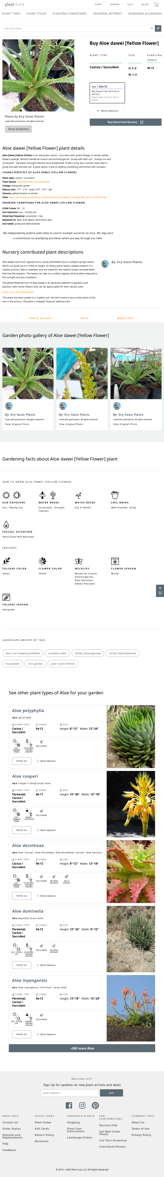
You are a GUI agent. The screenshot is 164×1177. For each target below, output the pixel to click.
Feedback (9, 1150)
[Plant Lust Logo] (14, 4)
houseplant (64, 197)
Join (111, 1093)
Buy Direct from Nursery (122, 122)
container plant (49, 197)
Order (114, 4)
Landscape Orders (79, 1137)
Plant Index (43, 1122)
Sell (130, 4)
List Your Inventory (113, 1140)
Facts (85, 318)
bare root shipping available (24, 197)
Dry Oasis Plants (22, 414)
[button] (152, 28)
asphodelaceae (41, 181)
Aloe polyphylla (28, 710)
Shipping (73, 1122)
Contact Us (10, 1122)
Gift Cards (42, 1128)
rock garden (78, 197)
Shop (98, 4)
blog (145, 4)
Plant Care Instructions (76, 1130)
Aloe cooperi (25, 776)
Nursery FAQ (108, 1125)
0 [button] (156, 3)
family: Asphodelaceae (122, 653)
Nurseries (42, 1141)
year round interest (96, 197)
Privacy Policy (141, 1135)
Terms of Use (141, 1128)
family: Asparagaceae (88, 653)
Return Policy (44, 1135)
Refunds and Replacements (13, 1136)
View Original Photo (17, 424)
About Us (138, 1122)
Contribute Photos (112, 1146)
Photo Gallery (41, 318)
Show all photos (18, 129)
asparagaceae (24, 181)
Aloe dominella (27, 911)
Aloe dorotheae (28, 845)
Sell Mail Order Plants (109, 1133)
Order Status (12, 1128)
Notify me (21, 761)
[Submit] (158, 28)
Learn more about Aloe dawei (18, 292)
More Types (126, 318)
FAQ (5, 1144)
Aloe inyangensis (29, 980)
